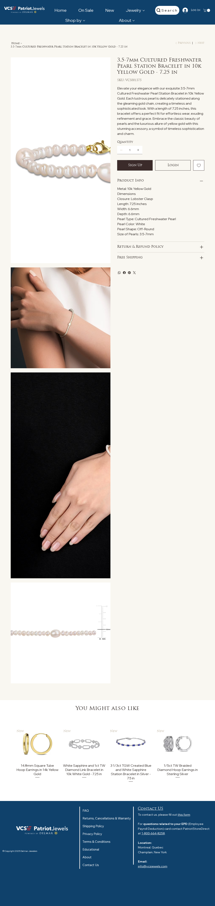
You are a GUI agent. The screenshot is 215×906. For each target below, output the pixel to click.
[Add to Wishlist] (198, 165)
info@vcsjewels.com (152, 866)
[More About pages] (133, 21)
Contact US (150, 809)
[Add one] (138, 150)
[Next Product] (204, 743)
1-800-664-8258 (153, 833)
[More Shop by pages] (84, 21)
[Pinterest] (129, 273)
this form (184, 815)
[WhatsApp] (119, 273)
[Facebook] (124, 273)
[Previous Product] (10, 743)
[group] (107, 755)
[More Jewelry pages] (144, 10)
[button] (207, 10)
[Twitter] (134, 273)
